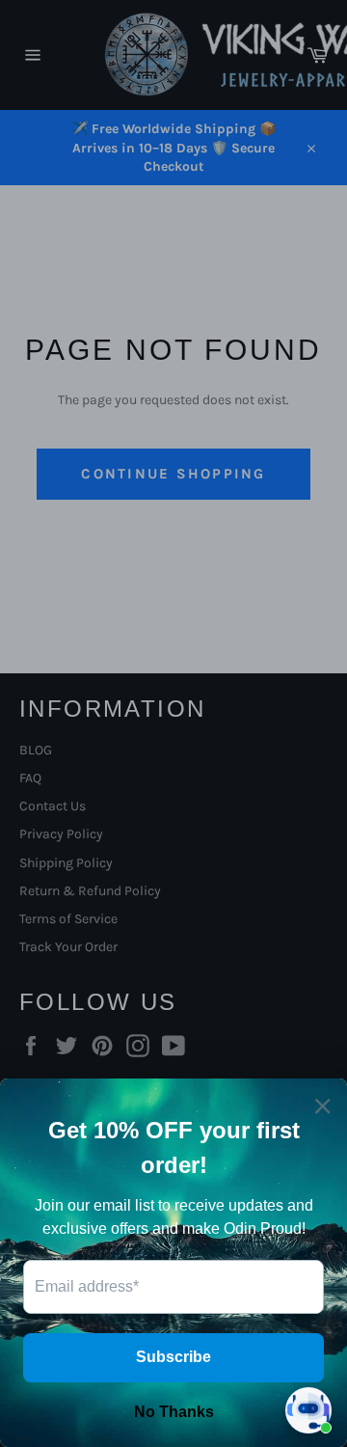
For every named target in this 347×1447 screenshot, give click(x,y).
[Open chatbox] (308, 1410)
